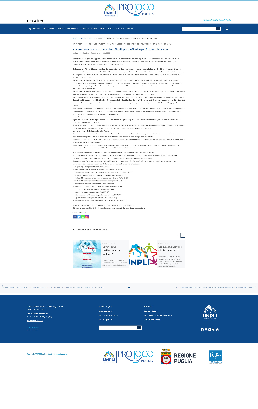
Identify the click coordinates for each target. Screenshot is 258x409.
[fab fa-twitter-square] (209, 330)
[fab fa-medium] (217, 330)
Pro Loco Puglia (82, 53)
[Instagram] (32, 21)
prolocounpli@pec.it (35, 321)
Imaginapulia (61, 354)
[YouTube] (38, 21)
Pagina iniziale (79, 38)
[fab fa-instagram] (206, 330)
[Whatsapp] (83, 216)
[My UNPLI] (42, 21)
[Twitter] (35, 21)
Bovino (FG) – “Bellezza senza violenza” (111, 250)
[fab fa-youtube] (213, 330)
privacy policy (33, 327)
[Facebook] (28, 21)
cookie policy (32, 330)
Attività (88, 38)
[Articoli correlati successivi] (182, 235)
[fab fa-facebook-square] (202, 330)
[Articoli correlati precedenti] (177, 235)
